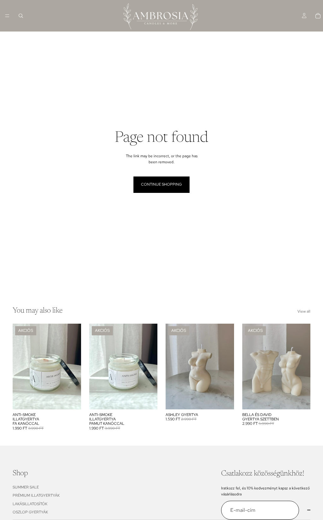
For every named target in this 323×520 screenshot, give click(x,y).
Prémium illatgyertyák (36, 495)
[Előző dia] (19, 366)
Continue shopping (161, 184)
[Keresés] (21, 16)
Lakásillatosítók (30, 503)
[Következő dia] (74, 366)
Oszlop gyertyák (30, 512)
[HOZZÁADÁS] (71, 399)
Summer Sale (26, 487)
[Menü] (7, 16)
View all (303, 311)
